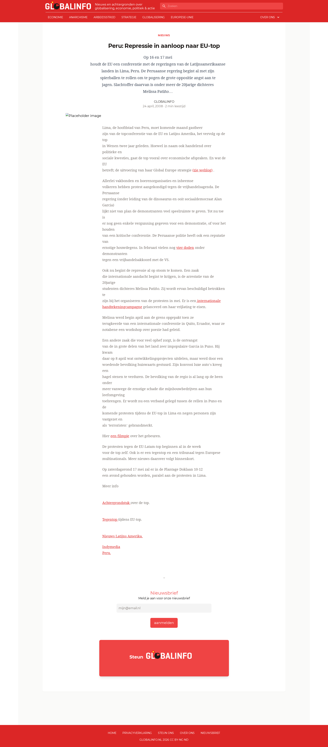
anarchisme (78, 17)
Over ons (187, 733)
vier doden (185, 247)
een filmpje (119, 436)
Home (112, 733)
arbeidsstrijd (104, 17)
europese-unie (182, 17)
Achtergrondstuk (116, 502)
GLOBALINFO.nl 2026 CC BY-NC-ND (164, 739)
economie (55, 17)
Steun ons (166, 733)
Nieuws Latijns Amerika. (122, 536)
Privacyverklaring (137, 733)
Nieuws (164, 35)
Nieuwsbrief (210, 733)
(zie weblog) (202, 170)
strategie (128, 17)
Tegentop (110, 519)
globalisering (153, 17)
